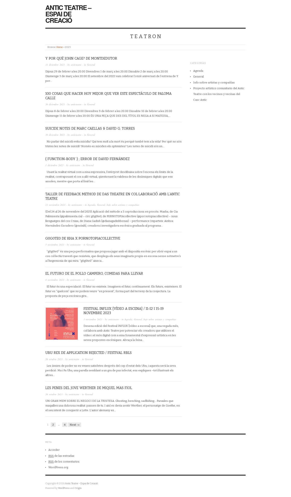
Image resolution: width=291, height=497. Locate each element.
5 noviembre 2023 (54, 244)
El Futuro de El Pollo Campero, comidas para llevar (94, 273)
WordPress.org (58, 467)
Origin (78, 488)
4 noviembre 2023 (54, 279)
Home (59, 47)
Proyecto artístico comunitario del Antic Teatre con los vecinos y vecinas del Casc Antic (218, 94)
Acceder (54, 449)
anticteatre (76, 64)
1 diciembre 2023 (54, 165)
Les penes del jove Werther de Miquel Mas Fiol (88, 388)
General (91, 64)
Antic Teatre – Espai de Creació (68, 14)
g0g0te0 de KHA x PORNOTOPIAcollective (82, 238)
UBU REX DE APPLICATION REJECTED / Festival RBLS (88, 353)
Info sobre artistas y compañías (123, 204)
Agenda (91, 204)
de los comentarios (63, 461)
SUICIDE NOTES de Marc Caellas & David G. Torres (90, 128)
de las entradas (61, 455)
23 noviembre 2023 (55, 204)
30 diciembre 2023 (55, 104)
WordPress (64, 488)
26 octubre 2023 (54, 359)
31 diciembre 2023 (55, 64)
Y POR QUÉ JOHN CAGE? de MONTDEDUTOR (81, 58)
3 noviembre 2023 (93, 319)
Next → (74, 424)
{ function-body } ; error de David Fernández (87, 159)
